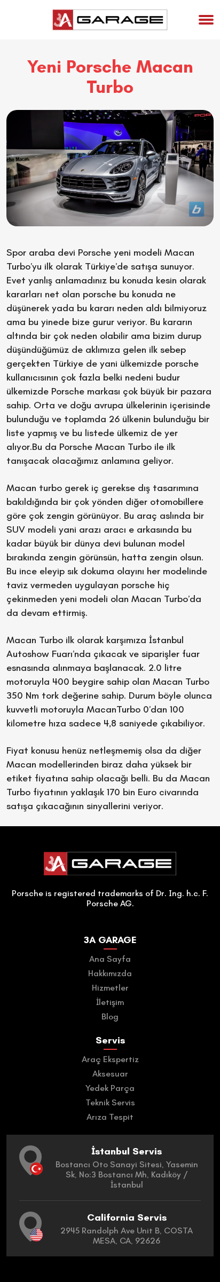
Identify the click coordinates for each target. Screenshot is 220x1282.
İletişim (110, 1002)
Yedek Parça (110, 1088)
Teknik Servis (110, 1102)
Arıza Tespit (110, 1117)
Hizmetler (110, 988)
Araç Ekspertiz (110, 1059)
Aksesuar (110, 1074)
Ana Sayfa (110, 959)
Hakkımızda (110, 973)
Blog (110, 1016)
